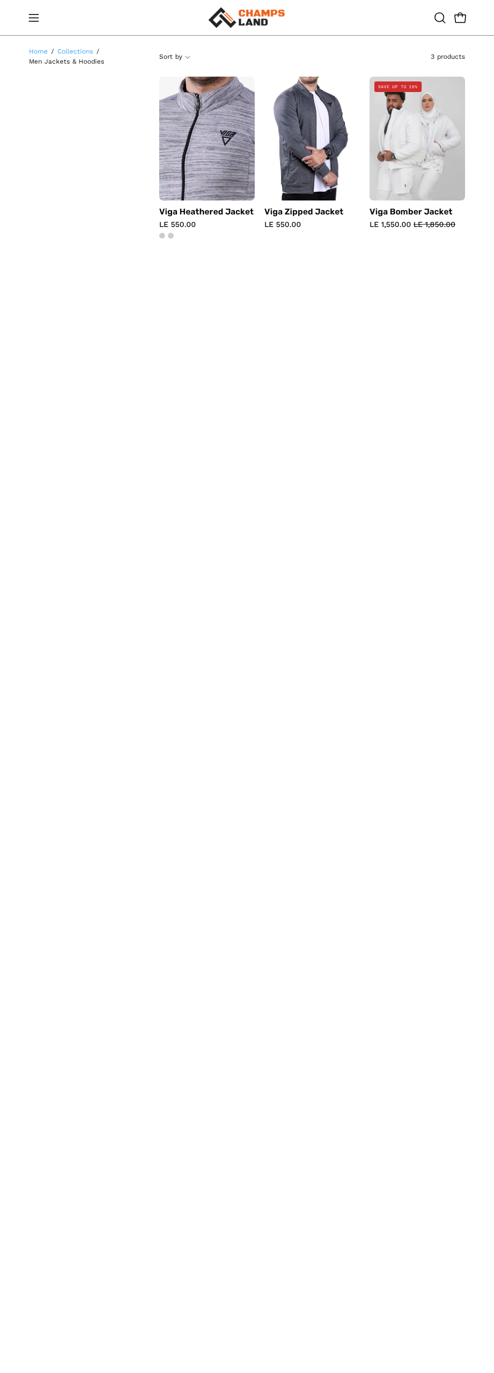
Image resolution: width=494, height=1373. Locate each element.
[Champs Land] (247, 17)
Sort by (170, 56)
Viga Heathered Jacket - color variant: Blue (171, 236)
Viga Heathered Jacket (206, 212)
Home (38, 51)
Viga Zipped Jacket (303, 212)
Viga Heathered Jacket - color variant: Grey (162, 236)
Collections (75, 51)
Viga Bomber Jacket (411, 212)
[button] (439, 18)
